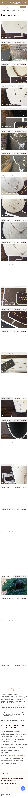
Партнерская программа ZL (7, 787)
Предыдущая (8, 690)
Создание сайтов (23, 795)
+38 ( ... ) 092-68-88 (26, 2)
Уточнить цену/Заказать (20, 20)
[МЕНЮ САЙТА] (2, 2)
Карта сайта (17, 795)
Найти (22, 6)
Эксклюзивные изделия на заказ (8, 780)
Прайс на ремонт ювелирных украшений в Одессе (12, 778)
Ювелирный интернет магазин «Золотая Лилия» (14, 706)
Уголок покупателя (5, 776)
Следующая (19, 690)
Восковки (3, 788)
